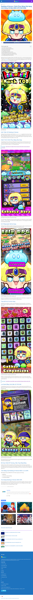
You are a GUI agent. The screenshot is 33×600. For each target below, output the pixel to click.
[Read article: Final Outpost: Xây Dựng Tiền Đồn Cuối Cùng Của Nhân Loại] (24, 507)
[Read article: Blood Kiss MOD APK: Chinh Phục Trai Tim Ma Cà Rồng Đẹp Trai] (24, 519)
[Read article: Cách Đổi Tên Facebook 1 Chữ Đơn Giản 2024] (2, 536)
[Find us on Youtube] (2, 596)
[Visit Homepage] (16, 1)
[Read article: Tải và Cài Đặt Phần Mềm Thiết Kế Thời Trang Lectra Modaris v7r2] (2, 540)
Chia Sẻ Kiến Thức (4, 565)
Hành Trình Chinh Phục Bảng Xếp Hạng (7, 48)
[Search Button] (31, 1)
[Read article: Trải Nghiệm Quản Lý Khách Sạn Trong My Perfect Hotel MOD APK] (8, 507)
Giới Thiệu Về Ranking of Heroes (6, 47)
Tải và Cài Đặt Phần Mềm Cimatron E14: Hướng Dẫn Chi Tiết (13, 542)
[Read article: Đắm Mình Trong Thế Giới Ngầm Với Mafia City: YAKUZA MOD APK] (8, 519)
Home (1, 4)
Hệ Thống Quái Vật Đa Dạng (6, 49)
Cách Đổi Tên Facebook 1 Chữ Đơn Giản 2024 (11, 535)
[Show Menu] (1, 1)
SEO (2, 568)
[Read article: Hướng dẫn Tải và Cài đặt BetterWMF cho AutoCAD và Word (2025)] (2, 546)
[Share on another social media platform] (31, 42)
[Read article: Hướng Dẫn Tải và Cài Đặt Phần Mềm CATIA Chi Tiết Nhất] (2, 533)
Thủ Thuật (6, 59)
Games (4, 4)
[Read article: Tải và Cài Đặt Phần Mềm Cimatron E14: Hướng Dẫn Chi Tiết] (2, 543)
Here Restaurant (4, 575)
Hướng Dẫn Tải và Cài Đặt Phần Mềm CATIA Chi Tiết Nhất (12, 532)
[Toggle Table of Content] (30, 46)
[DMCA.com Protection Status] (3, 590)
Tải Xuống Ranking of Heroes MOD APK (8, 55)
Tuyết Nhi (8, 490)
